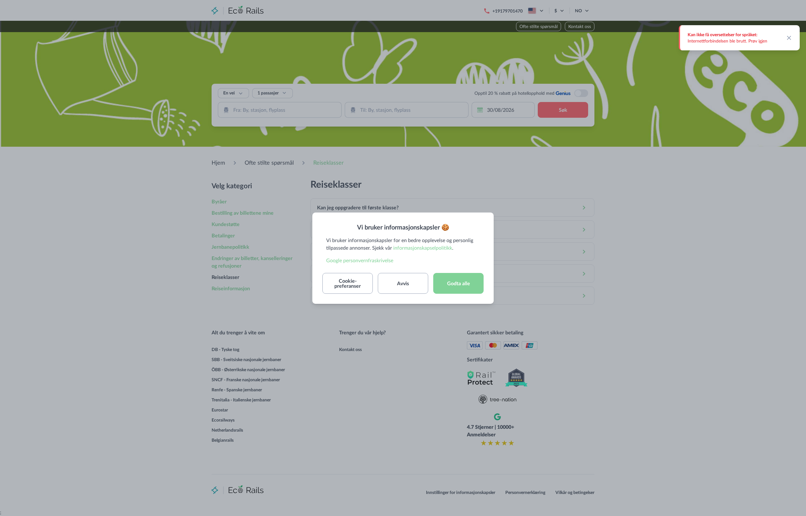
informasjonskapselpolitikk (422, 248)
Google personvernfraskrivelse (359, 260)
